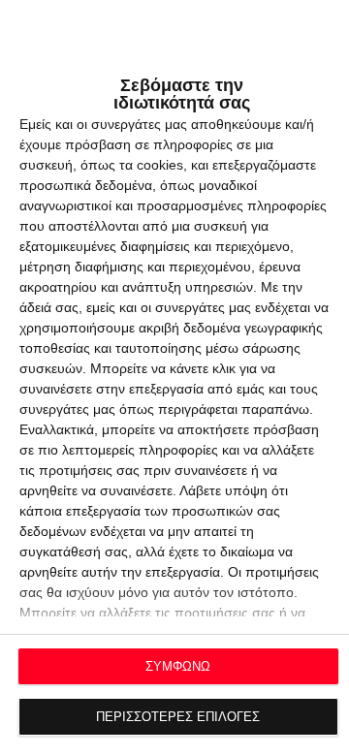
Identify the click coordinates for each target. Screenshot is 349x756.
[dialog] (174, 378)
